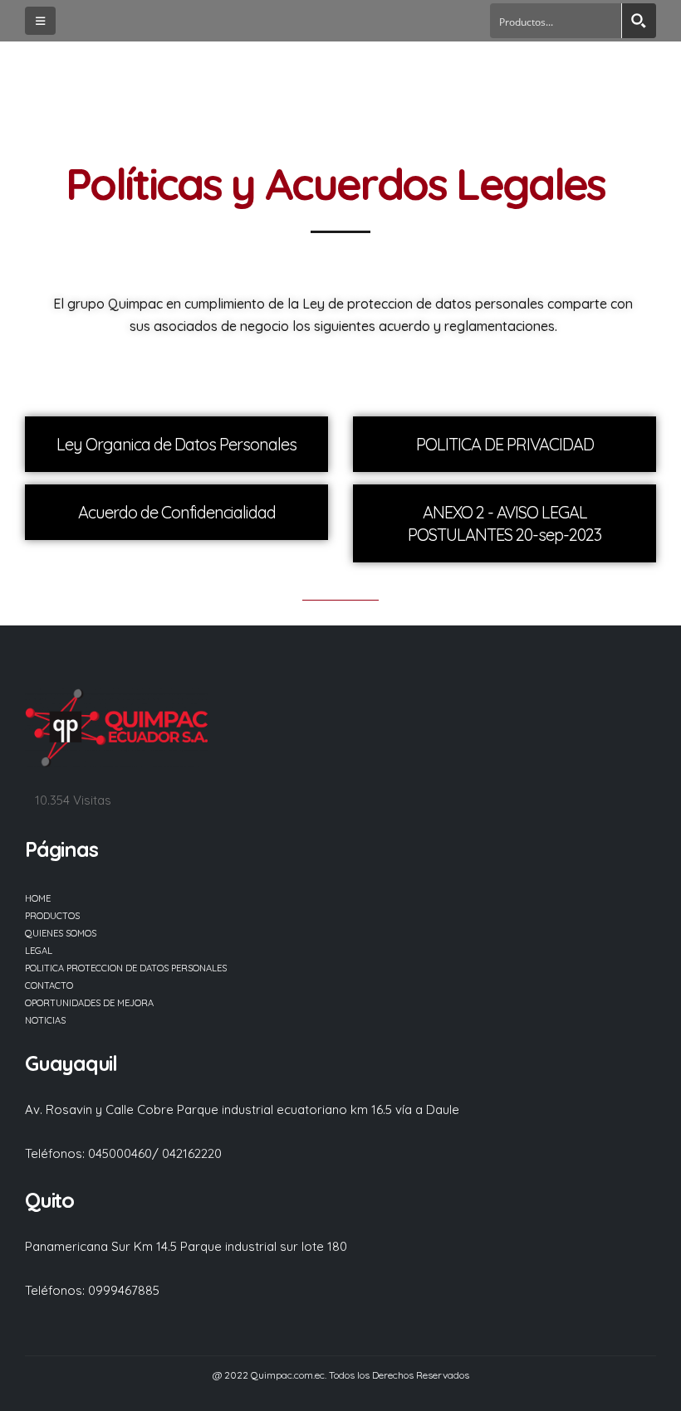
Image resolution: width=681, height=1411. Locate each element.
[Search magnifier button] (638, 20)
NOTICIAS (45, 1020)
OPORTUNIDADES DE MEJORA (89, 1003)
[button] (40, 21)
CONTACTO (49, 985)
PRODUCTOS (52, 916)
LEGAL (38, 950)
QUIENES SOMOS (60, 933)
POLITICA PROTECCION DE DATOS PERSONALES (126, 968)
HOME (38, 898)
